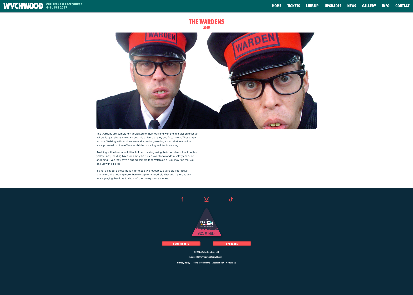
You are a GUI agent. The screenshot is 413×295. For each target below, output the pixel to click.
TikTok (231, 205)
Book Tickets (181, 244)
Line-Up (312, 6)
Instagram (206, 205)
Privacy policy (183, 262)
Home (276, 6)
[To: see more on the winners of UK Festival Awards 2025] (206, 222)
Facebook (182, 205)
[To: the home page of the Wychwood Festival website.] (23, 6)
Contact (402, 6)
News (351, 6)
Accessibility (218, 262)
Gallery (369, 6)
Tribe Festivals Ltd (210, 252)
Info (385, 6)
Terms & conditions (201, 262)
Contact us (231, 262)
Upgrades (333, 6)
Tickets (293, 6)
